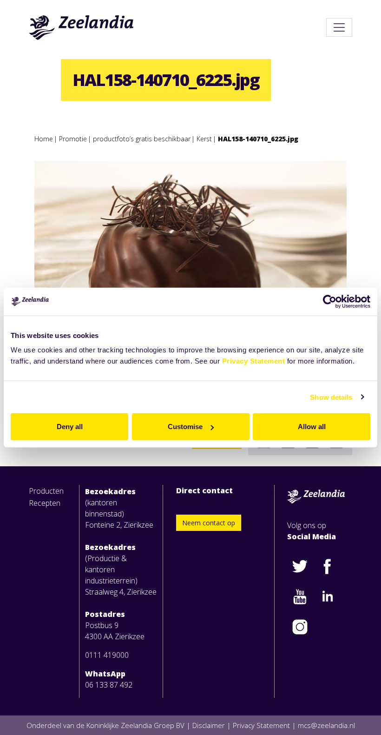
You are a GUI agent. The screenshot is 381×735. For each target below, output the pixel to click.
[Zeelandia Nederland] (81, 27)
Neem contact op (208, 522)
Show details (331, 397)
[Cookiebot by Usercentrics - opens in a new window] (329, 301)
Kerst (204, 138)
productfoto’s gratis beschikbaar (141, 138)
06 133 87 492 (108, 685)
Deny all (70, 426)
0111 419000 (107, 655)
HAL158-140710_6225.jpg (258, 138)
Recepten (44, 503)
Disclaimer (208, 725)
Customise (185, 426)
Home (43, 138)
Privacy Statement (253, 361)
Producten (46, 491)
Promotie (73, 138)
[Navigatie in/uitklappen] (339, 27)
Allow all (312, 426)
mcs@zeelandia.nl (326, 725)
